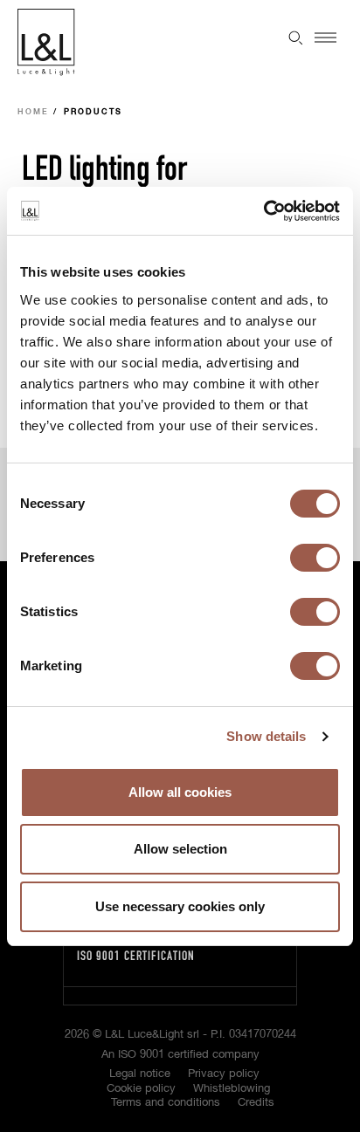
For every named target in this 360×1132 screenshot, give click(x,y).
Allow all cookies (180, 792)
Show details (266, 736)
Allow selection (180, 848)
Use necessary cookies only (180, 906)
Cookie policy (141, 1088)
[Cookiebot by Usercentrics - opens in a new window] (263, 211)
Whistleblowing (231, 1088)
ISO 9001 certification (136, 955)
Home (33, 112)
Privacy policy (224, 1074)
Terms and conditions (165, 1102)
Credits (256, 1102)
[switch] (315, 558)
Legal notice (139, 1074)
